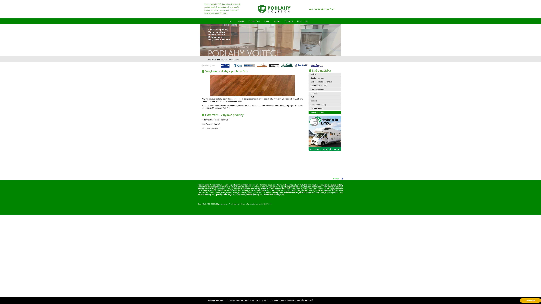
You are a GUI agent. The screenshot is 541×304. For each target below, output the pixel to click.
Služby (313, 74)
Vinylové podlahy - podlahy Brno (227, 71)
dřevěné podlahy (204, 195)
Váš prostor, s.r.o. (221, 204)
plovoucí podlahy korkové (241, 187)
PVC (312, 97)
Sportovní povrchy (317, 78)
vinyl (314, 185)
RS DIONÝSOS (266, 204)
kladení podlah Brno (307, 193)
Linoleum (314, 93)
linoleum (307, 185)
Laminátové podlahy (318, 105)
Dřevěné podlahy (317, 108)
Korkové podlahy (317, 89)
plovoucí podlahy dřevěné (218, 187)
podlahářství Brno (291, 193)
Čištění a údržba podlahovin (321, 82)
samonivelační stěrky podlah (254, 189)
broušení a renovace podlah (315, 187)
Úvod (231, 21)
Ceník (266, 21)
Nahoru (336, 179)
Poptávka (289, 21)
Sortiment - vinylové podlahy (224, 115)
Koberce (314, 101)
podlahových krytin (239, 185)
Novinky (241, 21)
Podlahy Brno (254, 21)
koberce (320, 185)
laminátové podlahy (272, 195)
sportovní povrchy (335, 187)
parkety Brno (221, 195)
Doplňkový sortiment (318, 86)
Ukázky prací (302, 21)
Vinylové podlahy (232, 59)
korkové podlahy (252, 195)
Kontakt (277, 21)
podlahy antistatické (206, 189)
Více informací (306, 300)
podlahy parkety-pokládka (292, 187)
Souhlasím (530, 300)
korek (326, 185)
